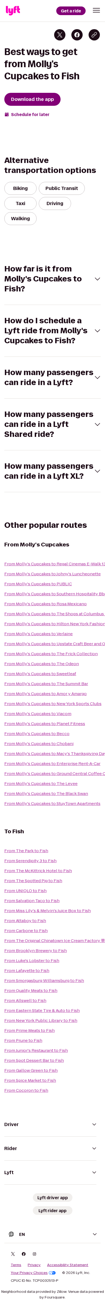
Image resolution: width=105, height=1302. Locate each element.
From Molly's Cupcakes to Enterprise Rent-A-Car (52, 763)
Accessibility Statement (67, 1265)
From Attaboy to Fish (25, 920)
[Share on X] (59, 34)
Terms (16, 1265)
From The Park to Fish (26, 851)
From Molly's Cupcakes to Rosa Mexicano (45, 604)
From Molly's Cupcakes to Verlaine (38, 634)
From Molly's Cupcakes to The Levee (41, 783)
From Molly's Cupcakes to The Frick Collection (51, 654)
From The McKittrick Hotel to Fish (38, 870)
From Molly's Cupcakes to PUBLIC (38, 584)
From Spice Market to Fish (30, 1080)
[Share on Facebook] (77, 34)
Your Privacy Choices (29, 1272)
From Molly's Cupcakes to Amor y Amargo (45, 693)
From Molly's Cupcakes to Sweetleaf (40, 674)
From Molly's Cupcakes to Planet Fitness (44, 723)
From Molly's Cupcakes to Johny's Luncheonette (52, 574)
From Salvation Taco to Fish (32, 900)
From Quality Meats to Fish (30, 990)
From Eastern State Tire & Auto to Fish (42, 1010)
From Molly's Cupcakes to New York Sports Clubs (53, 703)
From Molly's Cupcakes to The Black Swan (46, 793)
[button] (96, 10)
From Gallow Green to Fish (31, 1070)
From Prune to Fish (23, 1040)
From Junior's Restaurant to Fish (36, 1050)
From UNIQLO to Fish (25, 890)
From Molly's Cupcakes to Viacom (37, 713)
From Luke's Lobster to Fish (31, 960)
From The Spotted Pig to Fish (33, 880)
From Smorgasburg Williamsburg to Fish (44, 980)
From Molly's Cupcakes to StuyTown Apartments (52, 803)
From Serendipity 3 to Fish (30, 861)
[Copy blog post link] (94, 34)
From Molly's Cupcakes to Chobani (39, 743)
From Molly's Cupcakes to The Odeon (41, 664)
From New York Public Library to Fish (40, 1020)
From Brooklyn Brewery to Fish (35, 950)
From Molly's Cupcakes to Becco (36, 733)
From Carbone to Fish (26, 930)
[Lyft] (13, 10)
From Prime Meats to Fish (29, 1030)
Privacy (34, 1265)
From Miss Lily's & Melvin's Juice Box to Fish (47, 910)
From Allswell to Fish (25, 1000)
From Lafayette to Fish (26, 970)
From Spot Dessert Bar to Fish (34, 1060)
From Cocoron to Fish (26, 1090)
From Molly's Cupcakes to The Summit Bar (46, 683)
